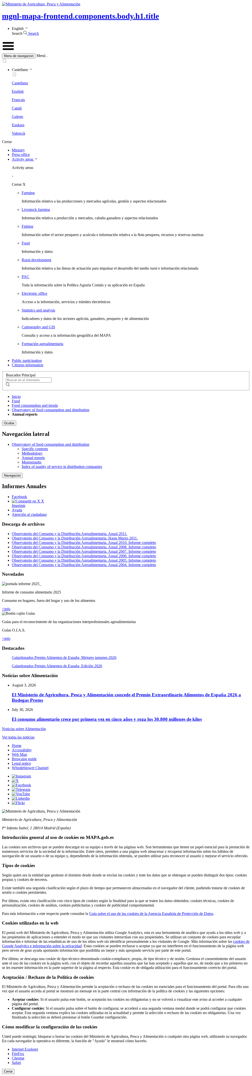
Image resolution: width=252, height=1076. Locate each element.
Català (17, 108)
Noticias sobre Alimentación (24, 729)
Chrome (18, 1058)
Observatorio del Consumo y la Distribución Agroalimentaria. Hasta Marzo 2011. (75, 538)
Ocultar (9, 423)
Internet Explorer (25, 1049)
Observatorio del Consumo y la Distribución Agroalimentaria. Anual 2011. (69, 534)
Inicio (16, 396)
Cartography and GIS (38, 327)
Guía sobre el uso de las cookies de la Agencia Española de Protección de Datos (151, 913)
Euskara (18, 125)
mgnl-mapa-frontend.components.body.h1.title (80, 16)
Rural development (36, 260)
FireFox (18, 1054)
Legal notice (21, 763)
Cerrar (8, 1071)
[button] (126, 55)
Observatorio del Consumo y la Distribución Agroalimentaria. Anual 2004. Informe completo (84, 565)
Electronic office (34, 293)
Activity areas (23, 159)
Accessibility (22, 750)
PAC (25, 277)
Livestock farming (36, 209)
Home (16, 745)
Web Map (19, 754)
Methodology (32, 453)
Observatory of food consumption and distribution (50, 410)
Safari (16, 1062)
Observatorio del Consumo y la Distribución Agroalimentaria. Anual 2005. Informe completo (84, 560)
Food (26, 243)
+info (6, 609)
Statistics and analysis (38, 310)
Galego (17, 116)
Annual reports (33, 458)
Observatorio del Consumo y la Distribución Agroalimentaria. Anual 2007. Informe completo (84, 551)
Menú (41, 56)
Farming (28, 193)
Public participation (27, 360)
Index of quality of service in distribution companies (62, 466)
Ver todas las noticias (18, 737)
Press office (21, 154)
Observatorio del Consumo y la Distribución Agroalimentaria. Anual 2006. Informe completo (84, 556)
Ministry (18, 150)
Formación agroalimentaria (42, 344)
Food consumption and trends (35, 405)
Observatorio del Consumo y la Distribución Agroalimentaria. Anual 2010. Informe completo (84, 542)
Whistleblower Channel (30, 768)
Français (18, 100)
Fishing (27, 226)
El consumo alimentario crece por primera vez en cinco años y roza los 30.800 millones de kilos (107, 719)
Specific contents (35, 449)
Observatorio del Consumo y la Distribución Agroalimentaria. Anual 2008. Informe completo (84, 547)
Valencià (18, 133)
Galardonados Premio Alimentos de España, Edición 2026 (57, 666)
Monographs (31, 462)
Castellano (20, 83)
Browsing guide (24, 759)
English (18, 91)
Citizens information (27, 365)
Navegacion (12, 475)
